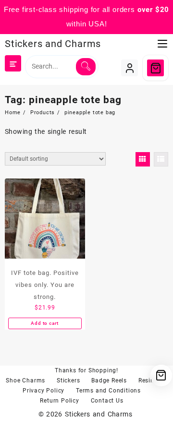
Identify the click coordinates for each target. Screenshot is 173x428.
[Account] (129, 67)
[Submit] (86, 66)
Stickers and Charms (53, 43)
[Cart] (155, 67)
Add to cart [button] (45, 323)
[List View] (161, 159)
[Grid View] (143, 159)
